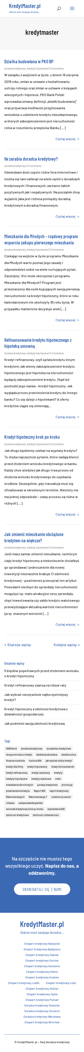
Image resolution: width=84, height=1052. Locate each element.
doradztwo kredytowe (59, 748)
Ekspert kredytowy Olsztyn (42, 988)
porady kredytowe (47, 784)
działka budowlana (46, 754)
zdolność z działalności (46, 814)
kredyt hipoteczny (37, 766)
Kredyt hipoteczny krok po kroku (32, 437)
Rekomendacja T (38, 796)
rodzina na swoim (61, 796)
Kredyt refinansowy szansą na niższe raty (35, 685)
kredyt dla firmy (14, 766)
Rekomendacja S (15, 796)
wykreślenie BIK (56, 808)
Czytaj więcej (65, 139)
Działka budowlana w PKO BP (28, 61)
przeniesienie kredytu (18, 790)
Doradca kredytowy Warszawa (42, 1016)
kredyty (58, 772)
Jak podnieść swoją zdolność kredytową (34, 723)
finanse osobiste (15, 760)
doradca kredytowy (15, 68)
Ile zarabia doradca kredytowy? (31, 158)
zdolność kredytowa (17, 814)
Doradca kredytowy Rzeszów (42, 1005)
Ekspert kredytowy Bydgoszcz (42, 949)
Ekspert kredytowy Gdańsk (42, 955)
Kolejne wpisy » (67, 644)
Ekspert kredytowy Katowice (42, 966)
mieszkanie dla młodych (19, 784)
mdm (58, 778)
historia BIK (35, 760)
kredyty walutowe (41, 778)
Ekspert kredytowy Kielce (42, 971)
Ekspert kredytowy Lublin (23, 983)
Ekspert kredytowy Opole (42, 994)
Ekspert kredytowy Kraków (42, 977)
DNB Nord (11, 748)
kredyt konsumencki (62, 766)
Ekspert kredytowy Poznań (42, 999)
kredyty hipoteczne (37, 68)
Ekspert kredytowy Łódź (61, 983)
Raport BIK (39, 790)
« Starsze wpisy (17, 644)
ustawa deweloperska (31, 802)
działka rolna (68, 754)
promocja (67, 784)
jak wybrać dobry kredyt (59, 760)
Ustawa (10, 802)
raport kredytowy (59, 790)
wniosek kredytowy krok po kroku (24, 808)
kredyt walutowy (41, 772)
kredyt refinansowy (17, 772)
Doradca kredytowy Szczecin (42, 1011)
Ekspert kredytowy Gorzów (42, 960)
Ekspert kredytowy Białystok (42, 943)
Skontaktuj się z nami (42, 889)
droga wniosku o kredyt (19, 754)
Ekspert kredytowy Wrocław (42, 1022)
